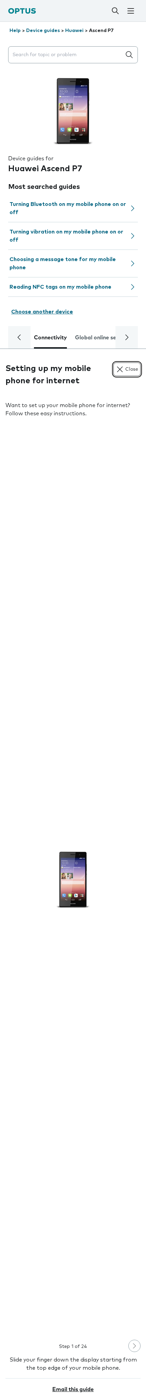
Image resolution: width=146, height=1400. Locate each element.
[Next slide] (134, 1346)
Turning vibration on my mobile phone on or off (66, 236)
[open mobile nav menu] (130, 11)
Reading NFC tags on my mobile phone (60, 287)
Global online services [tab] (103, 337)
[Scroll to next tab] (126, 337)
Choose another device (42, 312)
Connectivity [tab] (50, 337)
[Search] (115, 11)
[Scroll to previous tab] (19, 337)
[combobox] (66, 55)
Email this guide (73, 1389)
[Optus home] (22, 10)
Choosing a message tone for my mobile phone (63, 263)
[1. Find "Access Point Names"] (73, 879)
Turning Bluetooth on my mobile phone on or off (68, 208)
